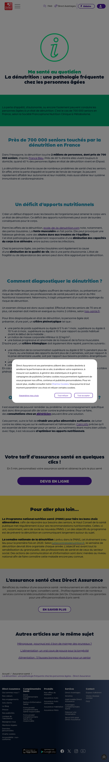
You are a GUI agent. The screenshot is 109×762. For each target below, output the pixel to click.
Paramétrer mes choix (29, 395)
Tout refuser (63, 395)
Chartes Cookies (60, 383)
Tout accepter (83, 395)
